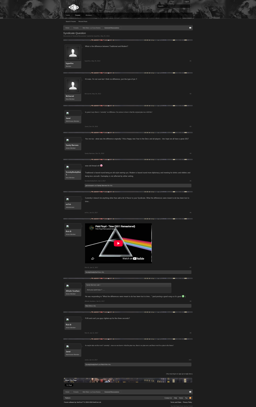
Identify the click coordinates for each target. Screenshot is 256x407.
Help (175, 398)
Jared (68, 118)
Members (89, 15)
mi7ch (68, 204)
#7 (190, 267)
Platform (67, 398)
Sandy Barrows (72, 145)
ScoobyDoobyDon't (73, 173)
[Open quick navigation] (190, 28)
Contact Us (168, 398)
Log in (187, 1)
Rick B (68, 231)
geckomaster (89, 185)
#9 (190, 333)
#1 (190, 61)
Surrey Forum (188, 406)
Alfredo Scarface (72, 291)
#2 (190, 93)
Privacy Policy (187, 402)
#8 (190, 301)
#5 (190, 181)
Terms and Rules (175, 402)
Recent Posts (83, 21)
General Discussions (79, 36)
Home (68, 15)
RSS (190, 398)
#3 (190, 126)
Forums (77, 15)
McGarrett (70, 96)
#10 (190, 360)
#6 (190, 212)
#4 (190, 153)
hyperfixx (97, 36)
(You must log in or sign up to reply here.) (179, 374)
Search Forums (71, 21)
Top (186, 398)
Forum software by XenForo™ (82, 402)
